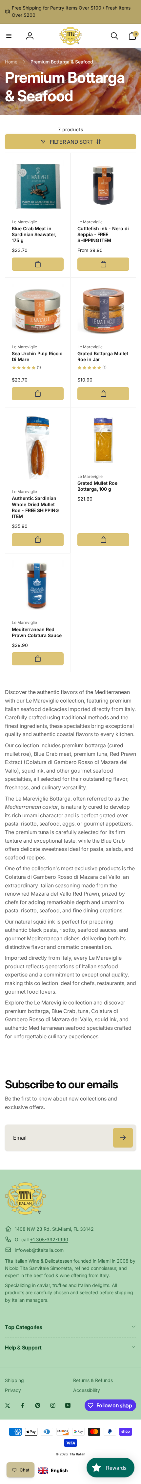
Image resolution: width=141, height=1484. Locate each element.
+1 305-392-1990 (49, 1239)
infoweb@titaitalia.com (39, 1250)
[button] (9, 36)
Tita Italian (77, 1454)
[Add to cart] (38, 264)
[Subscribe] (123, 1138)
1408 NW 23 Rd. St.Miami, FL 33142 (54, 1229)
